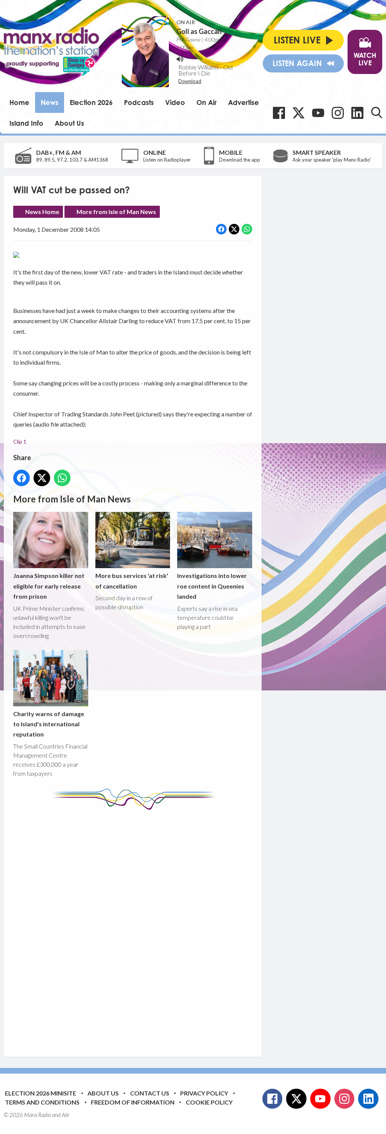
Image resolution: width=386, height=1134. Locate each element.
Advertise (243, 102)
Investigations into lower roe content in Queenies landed (212, 586)
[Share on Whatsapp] (247, 229)
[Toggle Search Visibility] (376, 112)
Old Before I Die (205, 70)
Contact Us (149, 1093)
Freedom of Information (133, 1102)
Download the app (239, 160)
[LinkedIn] (357, 113)
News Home (42, 211)
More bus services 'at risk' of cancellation (131, 580)
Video (175, 102)
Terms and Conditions (42, 1102)
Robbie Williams (198, 67)
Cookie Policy (209, 1102)
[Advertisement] (154, 927)
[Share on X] (234, 229)
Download (189, 81)
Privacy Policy (204, 1093)
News (49, 102)
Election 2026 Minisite (40, 1093)
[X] (299, 113)
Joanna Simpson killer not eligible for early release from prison (48, 586)
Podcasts (139, 102)
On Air (206, 102)
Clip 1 (19, 441)
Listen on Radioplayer (167, 160)
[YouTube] (318, 113)
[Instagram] (338, 113)
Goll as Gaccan (199, 31)
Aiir (65, 1114)
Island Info (26, 123)
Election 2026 (91, 102)
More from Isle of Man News (116, 211)
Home (19, 102)
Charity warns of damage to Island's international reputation (48, 724)
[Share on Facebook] (221, 229)
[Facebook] (279, 113)
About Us (69, 123)
